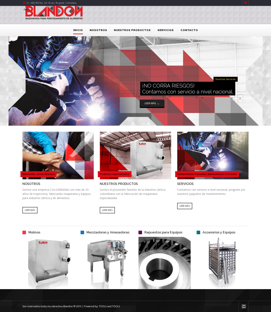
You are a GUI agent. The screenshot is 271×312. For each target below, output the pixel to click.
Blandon (68, 306)
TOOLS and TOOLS (109, 306)
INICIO (78, 30)
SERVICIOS (166, 30)
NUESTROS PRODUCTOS (132, 30)
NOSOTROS (98, 30)
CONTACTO (189, 30)
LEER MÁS (30, 210)
